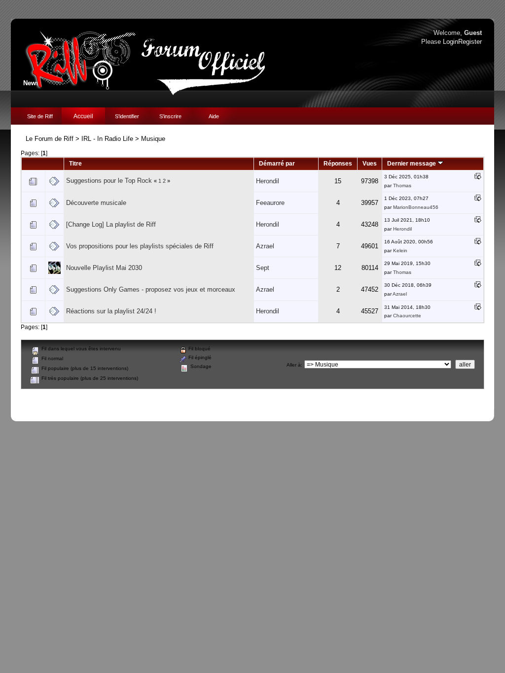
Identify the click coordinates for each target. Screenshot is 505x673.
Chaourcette (407, 315)
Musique (153, 138)
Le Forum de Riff (49, 138)
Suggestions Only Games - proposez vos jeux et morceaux (150, 289)
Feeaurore (270, 202)
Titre (75, 163)
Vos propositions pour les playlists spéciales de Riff (140, 246)
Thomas (402, 185)
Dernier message (412, 163)
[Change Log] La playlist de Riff (111, 224)
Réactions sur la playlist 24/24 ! (111, 311)
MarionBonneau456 (415, 207)
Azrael (265, 246)
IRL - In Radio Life (107, 138)
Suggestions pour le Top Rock (109, 180)
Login (450, 41)
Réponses (338, 163)
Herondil (267, 181)
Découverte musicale (96, 202)
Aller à (294, 365)
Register (470, 41)
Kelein (400, 250)
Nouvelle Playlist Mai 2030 (104, 267)
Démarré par (277, 163)
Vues (369, 163)
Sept (262, 267)
